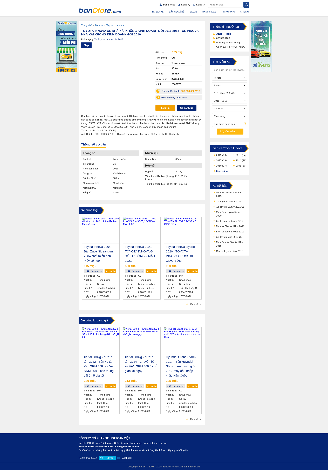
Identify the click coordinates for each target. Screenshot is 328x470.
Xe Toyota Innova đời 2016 (108, 39)
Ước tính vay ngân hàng (174, 97)
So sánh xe (186, 107)
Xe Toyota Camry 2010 (228, 201)
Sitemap (244, 12)
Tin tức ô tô (228, 12)
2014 (238, 160)
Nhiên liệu (150, 159)
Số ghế (87, 192)
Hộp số (149, 171)
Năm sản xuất (90, 168)
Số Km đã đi (89, 178)
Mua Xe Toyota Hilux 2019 (230, 226)
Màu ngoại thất (91, 183)
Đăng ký (185, 4)
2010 (219, 165)
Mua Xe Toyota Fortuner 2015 (229, 194)
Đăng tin (200, 4)
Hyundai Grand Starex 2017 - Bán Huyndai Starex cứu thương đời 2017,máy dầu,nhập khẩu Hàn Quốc (181, 366)
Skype (110, 457)
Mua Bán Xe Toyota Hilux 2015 (229, 244)
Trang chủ (86, 25)
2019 (219, 155)
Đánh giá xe (209, 12)
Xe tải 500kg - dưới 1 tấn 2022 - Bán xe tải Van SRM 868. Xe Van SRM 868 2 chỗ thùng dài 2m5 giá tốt (99, 366)
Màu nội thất (89, 187)
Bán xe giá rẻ (176, 12)
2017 (219, 160)
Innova (120, 25)
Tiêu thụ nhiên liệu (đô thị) (159, 183)
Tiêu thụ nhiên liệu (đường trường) (159, 177)
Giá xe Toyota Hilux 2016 (229, 251)
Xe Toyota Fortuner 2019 (229, 221)
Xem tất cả (195, 304)
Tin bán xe (157, 12)
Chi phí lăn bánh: (181, 92)
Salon (193, 12)
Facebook (126, 457)
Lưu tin (165, 107)
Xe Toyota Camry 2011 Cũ (230, 206)
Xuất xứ (87, 159)
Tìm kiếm (230, 131)
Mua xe (99, 25)
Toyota (109, 25)
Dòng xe (87, 173)
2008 (238, 165)
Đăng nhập (169, 4)
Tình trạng (88, 163)
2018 (238, 155)
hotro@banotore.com (100, 446)
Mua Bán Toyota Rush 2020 (228, 214)
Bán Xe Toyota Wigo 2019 (230, 231)
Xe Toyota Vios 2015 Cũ (229, 237)
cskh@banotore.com (127, 446)
